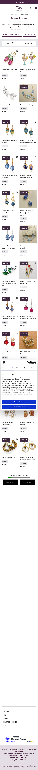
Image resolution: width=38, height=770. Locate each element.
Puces (4, 725)
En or (4, 715)
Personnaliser (18, 407)
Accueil (11, 14)
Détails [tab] (18, 368)
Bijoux (16, 14)
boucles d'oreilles (23, 14)
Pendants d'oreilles (9, 722)
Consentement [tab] (7, 368)
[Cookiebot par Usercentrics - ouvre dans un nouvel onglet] (27, 362)
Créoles (5, 718)
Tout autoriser (19, 402)
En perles (5, 711)
